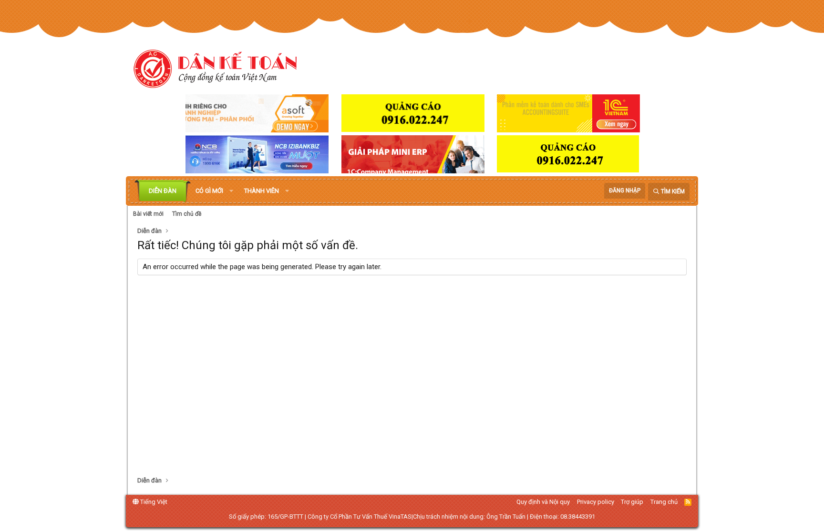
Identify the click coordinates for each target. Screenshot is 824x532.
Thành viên (261, 190)
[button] (231, 191)
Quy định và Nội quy (543, 501)
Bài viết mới (148, 214)
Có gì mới (209, 190)
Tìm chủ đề (186, 214)
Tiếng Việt (153, 501)
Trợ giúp (632, 501)
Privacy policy (595, 501)
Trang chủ (664, 501)
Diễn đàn (162, 190)
